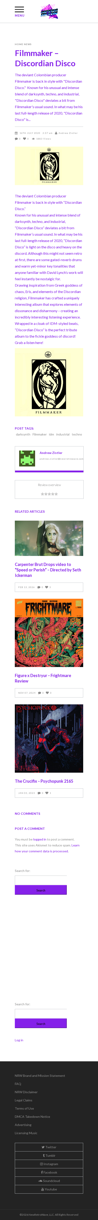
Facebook (50, 1172)
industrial (63, 434)
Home (19, 44)
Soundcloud (51, 1181)
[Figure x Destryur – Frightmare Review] (49, 633)
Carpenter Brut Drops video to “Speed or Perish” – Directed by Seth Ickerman (48, 570)
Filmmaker (23, 202)
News (28, 44)
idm (51, 434)
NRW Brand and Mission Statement (40, 1075)
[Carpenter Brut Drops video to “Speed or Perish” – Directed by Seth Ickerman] (49, 538)
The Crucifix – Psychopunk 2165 (44, 781)
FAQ (18, 1084)
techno (77, 434)
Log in (19, 1040)
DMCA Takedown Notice (32, 1116)
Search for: (22, 871)
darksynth (23, 434)
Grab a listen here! (29, 342)
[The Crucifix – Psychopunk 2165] (49, 738)
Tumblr (50, 1155)
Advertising (23, 1125)
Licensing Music (26, 1133)
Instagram (50, 1164)
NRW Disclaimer (26, 1092)
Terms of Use (24, 1108)
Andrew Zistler (68, 133)
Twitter (50, 1147)
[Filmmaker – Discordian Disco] (27, 458)
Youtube (50, 1189)
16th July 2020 (30, 133)
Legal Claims (23, 1100)
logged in (39, 839)
